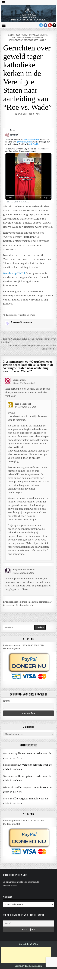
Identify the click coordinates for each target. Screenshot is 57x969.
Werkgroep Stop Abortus (35, 40)
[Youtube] (50, 25)
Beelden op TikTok (14, 273)
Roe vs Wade (28, 315)
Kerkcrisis (18, 40)
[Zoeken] (54, 25)
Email (6, 701)
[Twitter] (41, 25)
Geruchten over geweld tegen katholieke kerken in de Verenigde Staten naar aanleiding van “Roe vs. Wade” (27, 77)
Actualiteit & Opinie (26, 34)
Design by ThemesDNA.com (28, 966)
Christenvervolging (28, 37)
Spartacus (22, 114)
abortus (18, 315)
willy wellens (19, 569)
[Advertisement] (26, 955)
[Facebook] (45, 25)
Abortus (14, 34)
